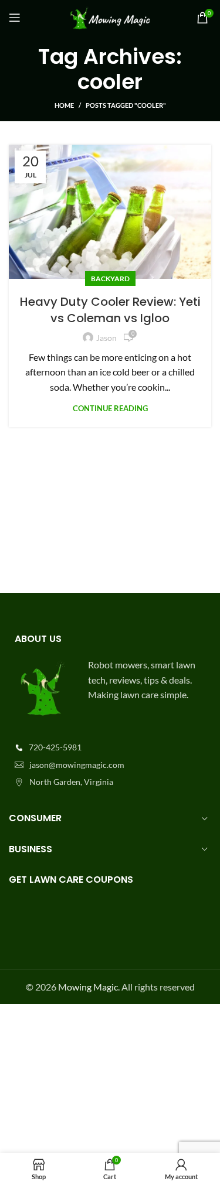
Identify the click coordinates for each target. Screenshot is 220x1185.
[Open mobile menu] (14, 17)
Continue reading (110, 408)
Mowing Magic (88, 986)
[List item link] (110, 747)
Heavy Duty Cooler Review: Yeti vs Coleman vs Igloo (110, 309)
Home (64, 105)
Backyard (110, 278)
